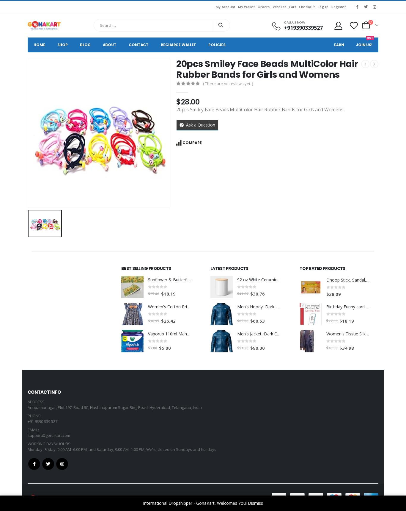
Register (338, 6)
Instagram (62, 464)
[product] (132, 287)
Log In (323, 6)
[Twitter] (366, 7)
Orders (264, 6)
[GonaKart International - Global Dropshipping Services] (44, 25)
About (110, 44)
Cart (292, 6)
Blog (85, 44)
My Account (225, 6)
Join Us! (364, 42)
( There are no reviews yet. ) (228, 83)
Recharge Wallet (178, 44)
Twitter (48, 464)
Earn (339, 44)
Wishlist (279, 6)
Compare (192, 142)
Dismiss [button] (255, 503)
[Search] (221, 25)
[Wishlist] (354, 25)
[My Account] (338, 25)
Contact (139, 44)
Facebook (34, 464)
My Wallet (246, 6)
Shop (62, 44)
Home (39, 44)
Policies (216, 44)
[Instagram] (374, 7)
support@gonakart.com (49, 435)
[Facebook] (357, 7)
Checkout (307, 6)
